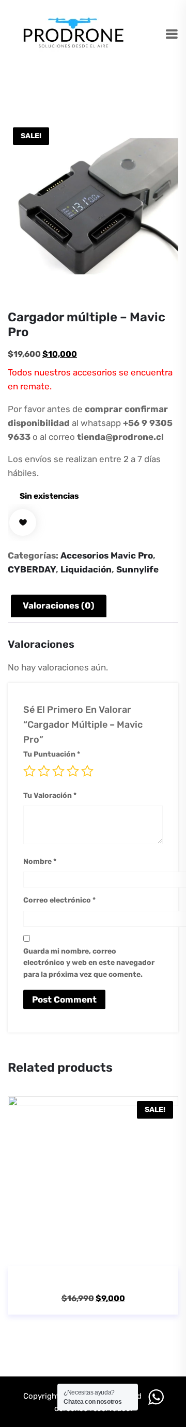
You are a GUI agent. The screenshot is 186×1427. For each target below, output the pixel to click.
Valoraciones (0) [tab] (59, 605)
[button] (78, 1252)
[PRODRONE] (74, 34)
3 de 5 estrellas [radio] (58, 771)
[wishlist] (22, 522)
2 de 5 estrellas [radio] (44, 771)
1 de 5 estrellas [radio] (29, 771)
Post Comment (64, 999)
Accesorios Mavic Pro (106, 555)
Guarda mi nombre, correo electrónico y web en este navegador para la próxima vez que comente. (88, 963)
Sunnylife (137, 569)
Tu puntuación (51, 754)
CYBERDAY (32, 569)
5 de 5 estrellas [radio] (87, 771)
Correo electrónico (59, 900)
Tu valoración (49, 795)
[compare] (138, 1252)
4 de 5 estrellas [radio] (73, 771)
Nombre (39, 861)
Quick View (108, 1252)
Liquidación (86, 569)
